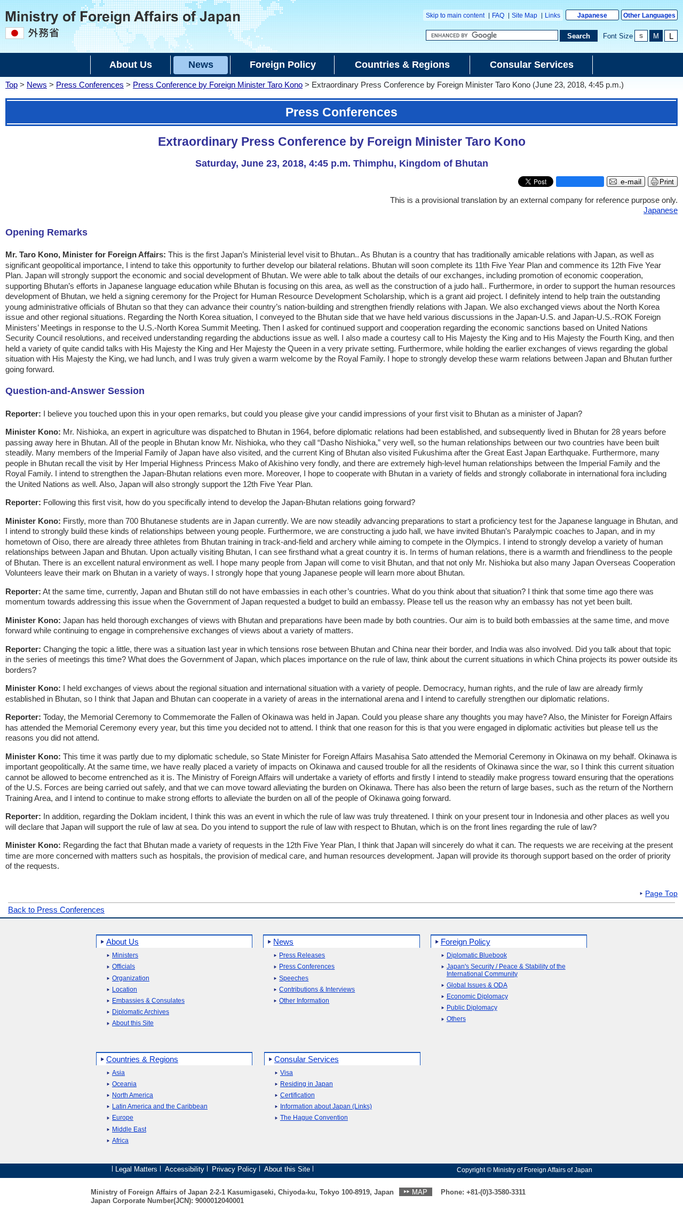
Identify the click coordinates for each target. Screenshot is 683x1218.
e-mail (631, 182)
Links (552, 15)
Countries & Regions (142, 1059)
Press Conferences (90, 84)
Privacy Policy (234, 1169)
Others (456, 1019)
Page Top (661, 894)
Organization (130, 978)
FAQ (498, 15)
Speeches (293, 978)
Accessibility (184, 1169)
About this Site (133, 1023)
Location (124, 989)
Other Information (304, 1000)
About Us (122, 941)
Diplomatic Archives (140, 1012)
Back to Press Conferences (56, 909)
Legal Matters (136, 1169)
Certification (297, 1095)
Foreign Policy (465, 941)
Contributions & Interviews (317, 989)
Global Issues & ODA (477, 985)
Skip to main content (455, 15)
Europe (122, 1117)
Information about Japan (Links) (326, 1106)
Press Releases (302, 955)
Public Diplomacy (472, 1007)
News (37, 84)
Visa (286, 1073)
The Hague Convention (314, 1117)
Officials (123, 966)
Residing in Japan (306, 1084)
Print (667, 182)
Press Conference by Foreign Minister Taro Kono (218, 84)
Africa (120, 1140)
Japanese (592, 15)
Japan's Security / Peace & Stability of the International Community (506, 970)
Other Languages (649, 15)
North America (132, 1095)
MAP (419, 1192)
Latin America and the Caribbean (160, 1106)
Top (11, 84)
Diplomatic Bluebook (477, 955)
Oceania (124, 1084)
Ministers (125, 955)
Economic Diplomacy (477, 996)
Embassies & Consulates (148, 1000)
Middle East (129, 1129)
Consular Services (306, 1059)
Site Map (524, 15)
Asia (118, 1073)
